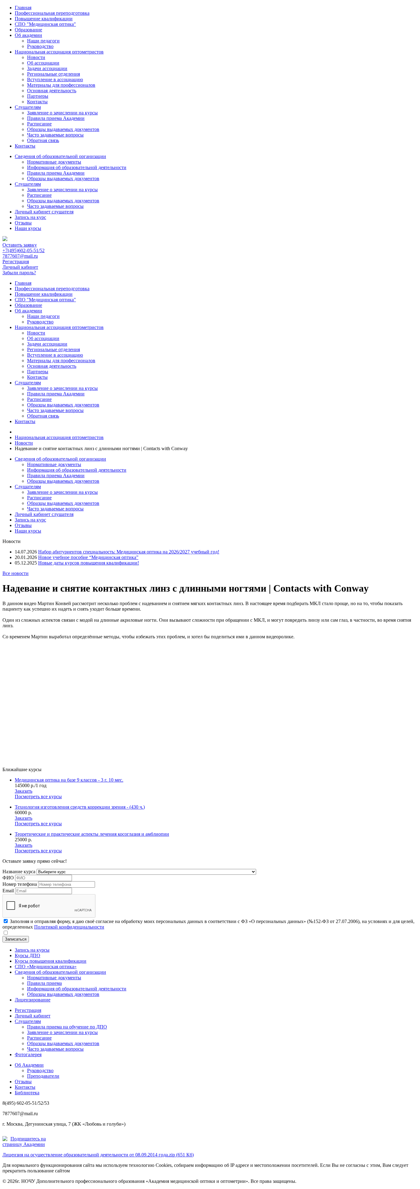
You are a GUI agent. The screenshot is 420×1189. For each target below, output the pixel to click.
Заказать (23, 791)
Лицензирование (32, 999)
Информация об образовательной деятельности (76, 167)
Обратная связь (43, 140)
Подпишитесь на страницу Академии (24, 1141)
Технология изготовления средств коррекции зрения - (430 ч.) (80, 807)
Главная (23, 7)
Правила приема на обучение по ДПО (67, 1026)
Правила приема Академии (56, 118)
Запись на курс (30, 217)
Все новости (15, 573)
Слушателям (28, 107)
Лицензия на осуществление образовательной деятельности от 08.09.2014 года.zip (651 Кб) (98, 1154)
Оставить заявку (19, 245)
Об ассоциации (43, 62)
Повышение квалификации (44, 18)
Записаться (15, 939)
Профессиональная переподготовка (52, 13)
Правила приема (44, 983)
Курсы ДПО (27, 955)
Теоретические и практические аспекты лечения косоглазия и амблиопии (92, 834)
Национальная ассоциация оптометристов (59, 51)
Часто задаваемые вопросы (55, 134)
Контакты (37, 101)
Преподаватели (43, 1076)
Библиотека (27, 1092)
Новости (36, 57)
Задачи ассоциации (47, 68)
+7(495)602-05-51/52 (23, 250)
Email (8, 890)
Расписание (39, 123)
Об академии (28, 35)
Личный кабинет (20, 267)
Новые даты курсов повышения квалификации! (88, 562)
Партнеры (37, 96)
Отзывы (23, 222)
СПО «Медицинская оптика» (46, 966)
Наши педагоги (43, 40)
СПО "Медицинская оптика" (45, 24)
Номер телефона (19, 884)
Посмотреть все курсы (38, 796)
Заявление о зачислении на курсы (62, 112)
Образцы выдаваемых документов (63, 129)
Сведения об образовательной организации (60, 156)
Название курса (18, 871)
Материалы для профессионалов (61, 85)
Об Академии (29, 1065)
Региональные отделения (53, 74)
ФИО (8, 877)
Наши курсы (28, 228)
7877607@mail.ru (20, 256)
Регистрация (15, 261)
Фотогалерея (28, 1054)
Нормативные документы (54, 161)
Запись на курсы (32, 950)
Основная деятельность (51, 90)
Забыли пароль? (19, 272)
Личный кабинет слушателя (44, 211)
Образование (28, 29)
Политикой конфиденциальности (69, 926)
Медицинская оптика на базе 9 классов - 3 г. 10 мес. (69, 780)
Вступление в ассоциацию (55, 79)
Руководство (40, 46)
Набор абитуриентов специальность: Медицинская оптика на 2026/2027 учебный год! (128, 551)
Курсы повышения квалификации (50, 961)
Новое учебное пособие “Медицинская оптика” (88, 557)
